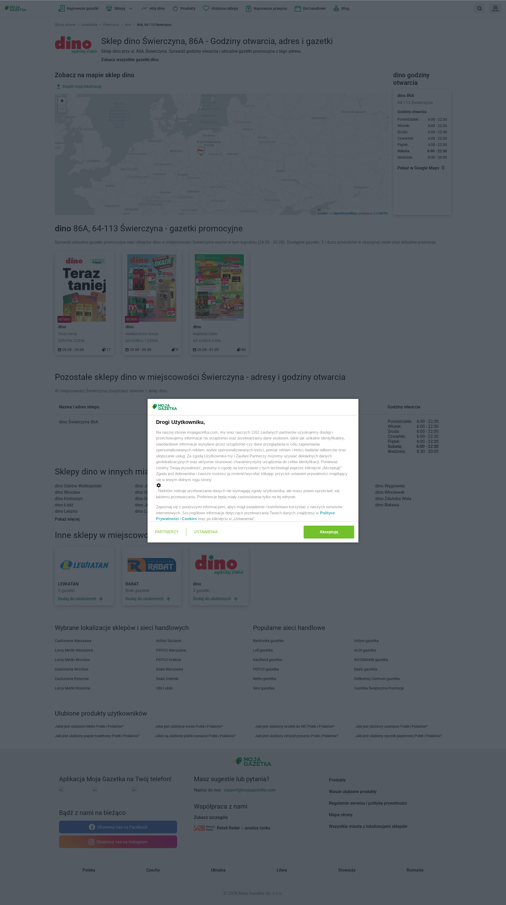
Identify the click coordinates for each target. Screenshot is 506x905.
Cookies (189, 518)
